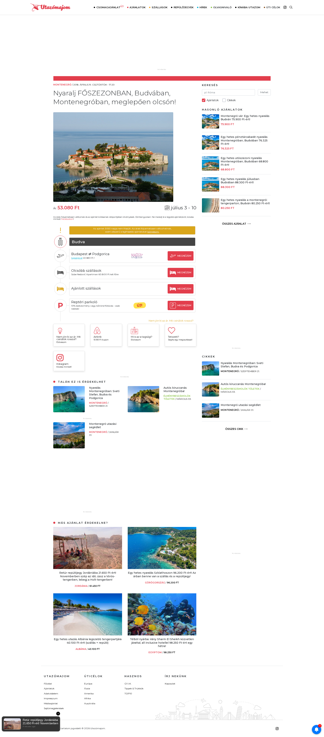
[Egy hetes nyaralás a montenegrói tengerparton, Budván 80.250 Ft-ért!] (210, 211)
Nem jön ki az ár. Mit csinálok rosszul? (171, 320)
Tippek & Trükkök (133, 688)
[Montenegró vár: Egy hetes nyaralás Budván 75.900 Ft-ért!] (210, 127)
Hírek (203, 7)
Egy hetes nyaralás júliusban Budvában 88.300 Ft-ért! (240, 180)
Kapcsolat (170, 683)
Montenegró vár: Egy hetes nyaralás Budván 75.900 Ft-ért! (245, 117)
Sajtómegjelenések (54, 708)
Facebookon (67, 219)
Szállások (159, 7)
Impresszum (51, 698)
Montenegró (98, 402)
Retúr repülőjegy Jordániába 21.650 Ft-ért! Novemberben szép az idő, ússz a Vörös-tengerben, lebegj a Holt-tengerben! (87, 576)
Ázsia (87, 688)
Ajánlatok (138, 7)
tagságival (76, 257)
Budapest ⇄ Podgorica (90, 254)
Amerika (89, 693)
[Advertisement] (162, 44)
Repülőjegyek (184, 7)
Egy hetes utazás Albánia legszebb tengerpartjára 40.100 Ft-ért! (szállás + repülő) (88, 640)
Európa (88, 683)
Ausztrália (89, 703)
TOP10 (128, 693)
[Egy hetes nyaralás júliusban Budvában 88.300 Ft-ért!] (210, 190)
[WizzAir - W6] (139, 259)
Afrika (87, 698)
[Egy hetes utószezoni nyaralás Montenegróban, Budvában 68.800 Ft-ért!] (210, 169)
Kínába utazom (249, 7)
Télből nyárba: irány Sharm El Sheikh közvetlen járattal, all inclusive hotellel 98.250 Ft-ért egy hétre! (162, 642)
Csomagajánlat (110, 7)
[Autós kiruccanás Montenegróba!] (143, 411)
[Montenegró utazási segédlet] (69, 447)
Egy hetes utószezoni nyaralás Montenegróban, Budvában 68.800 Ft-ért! (244, 161)
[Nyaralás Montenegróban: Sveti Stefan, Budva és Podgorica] (69, 411)
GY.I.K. (127, 683)
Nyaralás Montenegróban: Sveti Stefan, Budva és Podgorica (104, 393)
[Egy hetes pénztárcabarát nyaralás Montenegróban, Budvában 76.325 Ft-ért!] (210, 148)
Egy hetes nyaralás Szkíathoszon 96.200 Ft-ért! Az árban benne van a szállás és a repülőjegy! (162, 574)
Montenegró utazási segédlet (241, 405)
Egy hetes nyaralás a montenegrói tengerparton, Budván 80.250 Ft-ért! (245, 201)
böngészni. (153, 231)
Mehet (264, 92)
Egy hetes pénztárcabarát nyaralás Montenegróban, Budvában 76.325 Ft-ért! (244, 140)
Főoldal (48, 683)
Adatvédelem (51, 693)
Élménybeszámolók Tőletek (240, 388)
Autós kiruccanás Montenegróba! (175, 389)
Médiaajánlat (51, 703)
